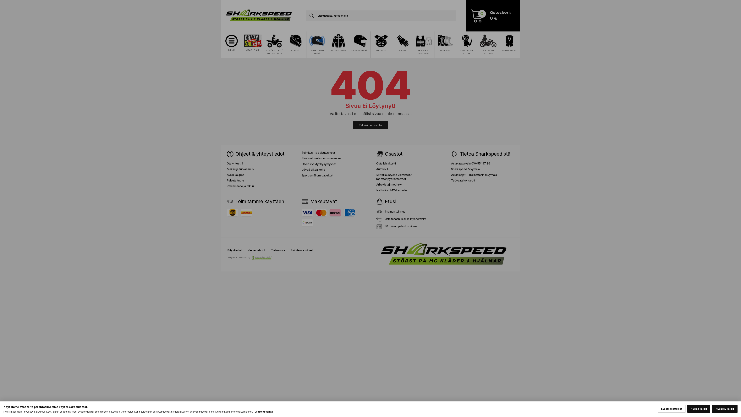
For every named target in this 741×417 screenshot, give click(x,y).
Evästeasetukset (671, 408)
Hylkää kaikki (699, 408)
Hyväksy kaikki (725, 408)
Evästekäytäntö (264, 411)
